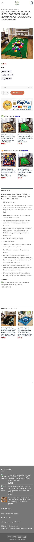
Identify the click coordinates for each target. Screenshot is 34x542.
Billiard (17, 116)
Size (2, 67)
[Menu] (2, 3)
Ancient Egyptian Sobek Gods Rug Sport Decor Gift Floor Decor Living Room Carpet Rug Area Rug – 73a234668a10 (8, 332)
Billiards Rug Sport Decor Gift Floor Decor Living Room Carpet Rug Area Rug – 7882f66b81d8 (8, 172)
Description (5, 190)
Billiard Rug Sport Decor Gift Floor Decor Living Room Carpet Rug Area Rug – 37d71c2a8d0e (25, 172)
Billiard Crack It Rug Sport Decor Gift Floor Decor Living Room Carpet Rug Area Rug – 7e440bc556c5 (8, 138)
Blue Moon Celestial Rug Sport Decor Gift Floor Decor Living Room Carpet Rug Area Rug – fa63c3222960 (25, 332)
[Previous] (1, 133)
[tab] (17, 190)
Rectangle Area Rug (12, 9)
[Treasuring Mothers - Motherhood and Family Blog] (17, 3)
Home (3, 9)
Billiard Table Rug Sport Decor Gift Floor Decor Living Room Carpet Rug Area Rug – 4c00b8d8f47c (25, 138)
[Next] (33, 133)
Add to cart (17, 93)
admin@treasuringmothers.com (11, 522)
